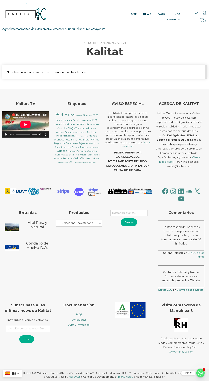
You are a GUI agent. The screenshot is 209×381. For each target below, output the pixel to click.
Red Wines (80, 154)
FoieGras (60, 132)
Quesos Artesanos (78, 151)
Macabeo (75, 136)
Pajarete (83, 143)
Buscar (129, 222)
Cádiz (60, 128)
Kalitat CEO (165, 289)
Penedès (67, 147)
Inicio (87, 42)
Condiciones (79, 319)
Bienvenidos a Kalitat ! (190, 289)
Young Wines (89, 163)
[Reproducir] (6, 134)
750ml (69, 115)
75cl (59, 114)
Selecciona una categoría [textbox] (77, 223)
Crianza (79, 124)
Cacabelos (79, 120)
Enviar (27, 339)
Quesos (62, 150)
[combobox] (79, 223)
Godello (75, 132)
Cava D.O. (91, 120)
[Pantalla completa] (44, 134)
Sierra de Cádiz (70, 158)
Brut (58, 120)
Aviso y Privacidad (79, 324)
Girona (68, 132)
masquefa (84, 136)
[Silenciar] (39, 134)
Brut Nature (66, 120)
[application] (25, 124)
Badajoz (79, 116)
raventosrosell (68, 155)
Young (81, 163)
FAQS (161, 14)
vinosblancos (63, 163)
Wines (73, 162)
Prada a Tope (78, 147)
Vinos (96, 158)
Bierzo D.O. (91, 115)
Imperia (82, 132)
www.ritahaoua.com (181, 351)
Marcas (109, 42)
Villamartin (86, 158)
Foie (94, 128)
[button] (10, 191)
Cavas (58, 124)
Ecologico (71, 128)
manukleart (125, 376)
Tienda (172, 19)
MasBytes (74, 376)
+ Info (175, 14)
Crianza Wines (92, 124)
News (147, 14)
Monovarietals (63, 139)
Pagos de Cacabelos (66, 143)
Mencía (93, 135)
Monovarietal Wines (86, 139)
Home (133, 14)
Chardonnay (69, 124)
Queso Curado (92, 147)
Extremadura (85, 128)
